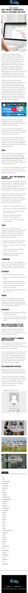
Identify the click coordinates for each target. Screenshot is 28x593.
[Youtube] (18, 410)
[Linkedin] (14, 410)
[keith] (13, 390)
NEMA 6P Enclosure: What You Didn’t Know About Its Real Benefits (14, 461)
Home (11, 8)
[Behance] (9, 410)
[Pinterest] (16, 410)
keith (16, 390)
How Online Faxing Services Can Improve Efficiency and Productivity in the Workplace (14, 427)
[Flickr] (11, 410)
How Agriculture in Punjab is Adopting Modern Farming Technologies (14, 444)
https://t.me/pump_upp (14, 406)
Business (15, 8)
